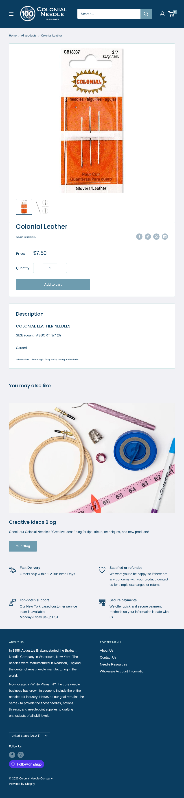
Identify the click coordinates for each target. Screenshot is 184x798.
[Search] (146, 14)
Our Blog (23, 546)
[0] (171, 14)
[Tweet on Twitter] (156, 236)
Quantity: (23, 268)
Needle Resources (113, 664)
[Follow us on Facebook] (12, 755)
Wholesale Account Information (122, 671)
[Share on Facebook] (139, 236)
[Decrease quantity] (38, 268)
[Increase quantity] (62, 268)
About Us (107, 650)
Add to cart (53, 284)
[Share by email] (165, 236)
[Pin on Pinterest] (148, 236)
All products (29, 35)
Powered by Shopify (22, 783)
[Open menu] (11, 14)
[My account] (162, 13)
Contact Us (108, 657)
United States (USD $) (25, 735)
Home (13, 35)
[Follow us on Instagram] (21, 755)
